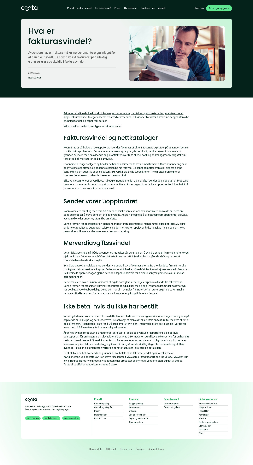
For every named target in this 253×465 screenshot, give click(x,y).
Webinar (202, 418)
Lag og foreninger (137, 415)
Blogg (201, 433)
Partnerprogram (171, 403)
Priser (117, 8)
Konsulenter (134, 407)
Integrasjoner (100, 415)
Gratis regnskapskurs (208, 422)
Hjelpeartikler (205, 407)
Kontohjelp (204, 415)
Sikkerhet (111, 449)
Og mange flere (136, 422)
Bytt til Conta (100, 418)
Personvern (126, 449)
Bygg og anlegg (136, 403)
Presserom (204, 429)
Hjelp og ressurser (208, 399)
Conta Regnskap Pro (103, 407)
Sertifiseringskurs (172, 407)
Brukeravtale (95, 449)
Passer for (134, 399)
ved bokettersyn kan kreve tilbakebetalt (103, 356)
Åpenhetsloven (156, 449)
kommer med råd (94, 316)
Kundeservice (148, 8)
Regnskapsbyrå (103, 8)
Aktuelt (161, 8)
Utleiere (132, 411)
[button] (79, 8)
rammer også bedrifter (162, 223)
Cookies (140, 449)
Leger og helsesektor (138, 418)
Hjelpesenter (130, 8)
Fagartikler (204, 411)
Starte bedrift (205, 426)
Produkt (98, 399)
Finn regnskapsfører (208, 403)
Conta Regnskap (102, 403)
